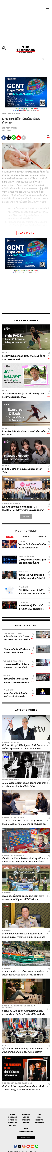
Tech (19, 633)
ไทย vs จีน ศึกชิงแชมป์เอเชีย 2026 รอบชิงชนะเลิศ (32, 546)
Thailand (7, 503)
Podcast (12, 1117)
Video (26, 1117)
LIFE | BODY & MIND (11, 113)
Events (39, 1120)
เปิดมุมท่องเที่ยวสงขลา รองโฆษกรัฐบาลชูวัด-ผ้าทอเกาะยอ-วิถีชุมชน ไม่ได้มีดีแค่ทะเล (23, 897)
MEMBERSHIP (26, 1137)
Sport (5, 352)
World (7, 661)
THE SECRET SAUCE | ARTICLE (17, 1083)
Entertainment (10, 779)
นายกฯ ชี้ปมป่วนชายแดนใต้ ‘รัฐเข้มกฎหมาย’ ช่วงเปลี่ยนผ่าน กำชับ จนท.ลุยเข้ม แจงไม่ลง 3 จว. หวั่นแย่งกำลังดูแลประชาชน (23, 935)
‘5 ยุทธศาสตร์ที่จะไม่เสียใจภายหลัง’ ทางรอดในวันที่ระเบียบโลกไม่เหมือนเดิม (16, 666)
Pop (39, 1114)
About (26, 1123)
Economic (23, 602)
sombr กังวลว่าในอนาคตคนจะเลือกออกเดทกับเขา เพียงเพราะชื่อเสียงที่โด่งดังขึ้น (24, 784)
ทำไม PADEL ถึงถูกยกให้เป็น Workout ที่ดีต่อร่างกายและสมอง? (23, 357)
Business (7, 742)
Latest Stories (26, 710)
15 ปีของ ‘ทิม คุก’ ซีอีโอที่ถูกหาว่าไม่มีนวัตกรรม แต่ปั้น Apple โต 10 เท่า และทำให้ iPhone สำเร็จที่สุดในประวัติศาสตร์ (23, 747)
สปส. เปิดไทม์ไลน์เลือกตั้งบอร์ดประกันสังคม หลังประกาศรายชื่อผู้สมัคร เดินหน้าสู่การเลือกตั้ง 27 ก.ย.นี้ (16, 695)
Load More (26, 1096)
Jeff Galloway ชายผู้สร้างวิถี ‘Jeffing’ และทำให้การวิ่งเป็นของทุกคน (23, 395)
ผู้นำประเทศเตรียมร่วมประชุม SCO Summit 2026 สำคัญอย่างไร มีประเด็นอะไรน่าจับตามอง (22, 1050)
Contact (39, 1123)
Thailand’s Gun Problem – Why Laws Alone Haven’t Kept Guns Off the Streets (16, 650)
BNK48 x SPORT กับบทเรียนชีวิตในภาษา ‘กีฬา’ (22, 470)
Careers (26, 1120)
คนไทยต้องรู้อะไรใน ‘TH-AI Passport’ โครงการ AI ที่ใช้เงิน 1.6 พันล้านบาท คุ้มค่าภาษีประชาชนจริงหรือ (16, 638)
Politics (23, 571)
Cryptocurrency (23, 1005)
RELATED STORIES (26, 320)
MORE (26, 516)
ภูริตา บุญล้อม (11, 127)
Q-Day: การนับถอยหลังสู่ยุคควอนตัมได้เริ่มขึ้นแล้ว (32, 561)
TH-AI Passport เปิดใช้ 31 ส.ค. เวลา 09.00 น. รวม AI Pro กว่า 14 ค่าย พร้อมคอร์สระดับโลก (32, 592)
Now (39, 1117)
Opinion (12, 1120)
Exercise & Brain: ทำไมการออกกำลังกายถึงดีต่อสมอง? (23, 433)
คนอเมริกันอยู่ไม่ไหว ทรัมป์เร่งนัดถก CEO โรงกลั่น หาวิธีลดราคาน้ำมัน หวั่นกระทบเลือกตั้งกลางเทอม (31, 607)
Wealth (26, 1114)
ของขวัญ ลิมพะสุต (26, 556)
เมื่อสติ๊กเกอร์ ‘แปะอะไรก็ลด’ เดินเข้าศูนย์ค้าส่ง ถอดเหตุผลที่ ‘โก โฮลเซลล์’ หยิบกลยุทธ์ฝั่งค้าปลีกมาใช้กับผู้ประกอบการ (23, 860)
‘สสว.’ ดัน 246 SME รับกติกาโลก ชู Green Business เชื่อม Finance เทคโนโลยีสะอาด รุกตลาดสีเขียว (24, 822)
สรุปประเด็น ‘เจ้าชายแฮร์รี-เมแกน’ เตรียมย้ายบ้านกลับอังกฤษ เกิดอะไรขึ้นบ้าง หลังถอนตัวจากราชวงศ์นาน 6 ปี (16, 680)
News (17, 503)
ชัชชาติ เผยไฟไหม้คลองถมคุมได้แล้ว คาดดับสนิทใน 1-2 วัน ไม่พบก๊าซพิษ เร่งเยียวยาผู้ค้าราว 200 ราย (31, 576)
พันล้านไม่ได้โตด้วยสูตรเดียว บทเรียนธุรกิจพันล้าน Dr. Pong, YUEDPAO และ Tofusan (23, 1088)
